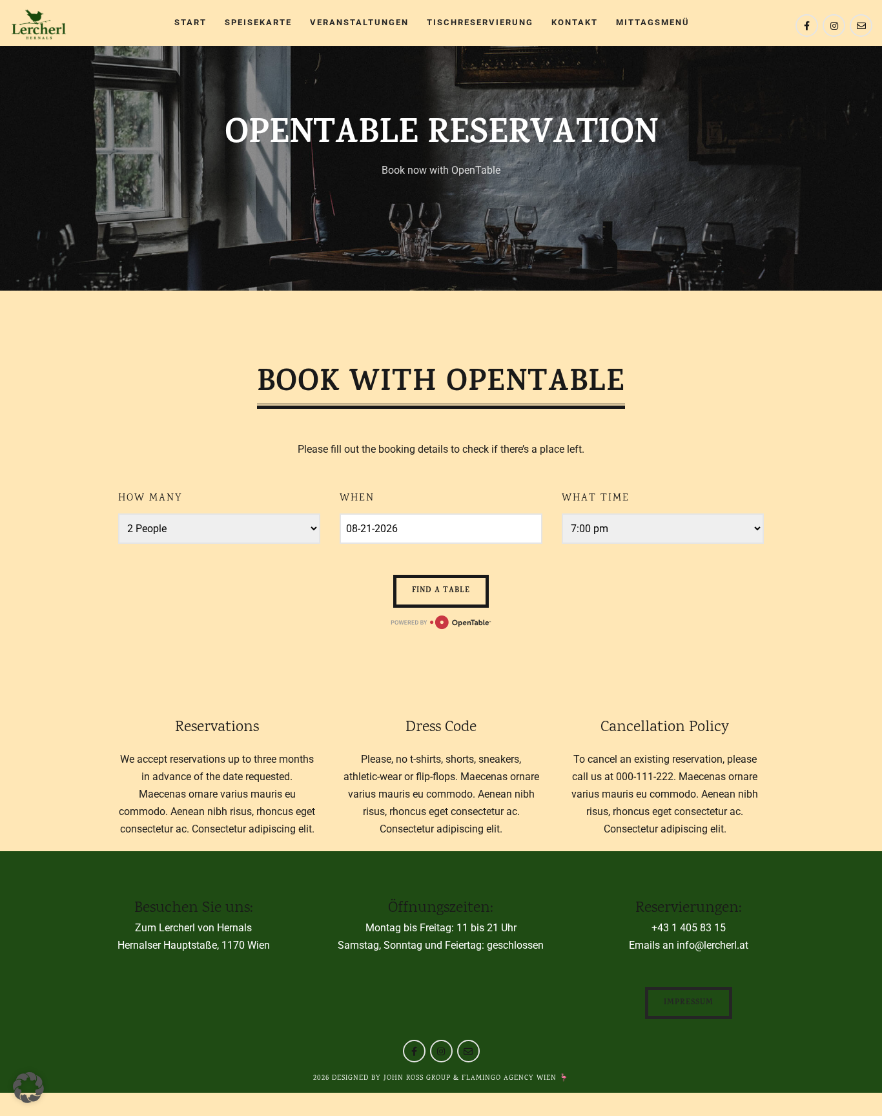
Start (190, 22)
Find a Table (441, 590)
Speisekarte (258, 22)
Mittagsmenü (653, 22)
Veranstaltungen (359, 22)
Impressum (688, 1003)
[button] (28, 1087)
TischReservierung (480, 22)
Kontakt (574, 22)
